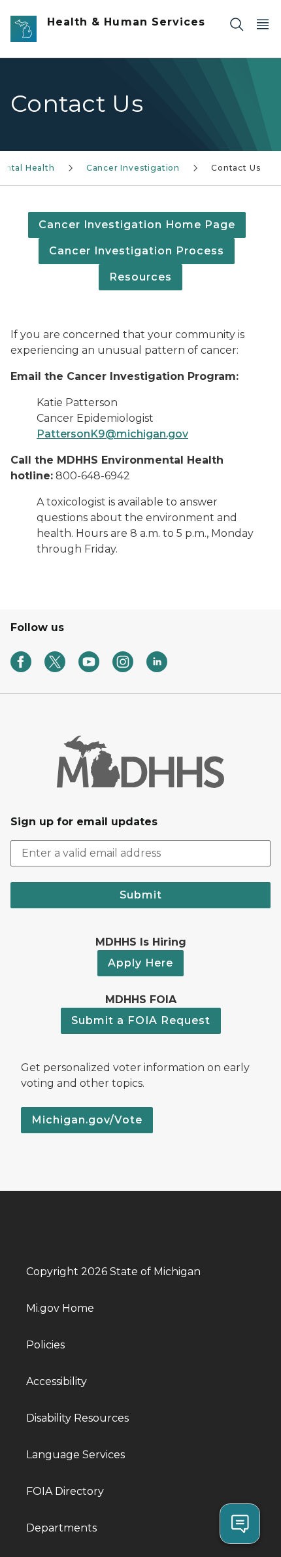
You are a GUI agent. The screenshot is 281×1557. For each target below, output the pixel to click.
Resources (140, 277)
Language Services (75, 1454)
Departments (61, 1528)
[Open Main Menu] (263, 24)
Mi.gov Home (60, 1308)
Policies (45, 1345)
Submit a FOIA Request (140, 1020)
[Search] (236, 24)
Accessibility (56, 1381)
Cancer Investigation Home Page (137, 224)
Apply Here (140, 963)
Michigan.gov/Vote (86, 1120)
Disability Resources (77, 1418)
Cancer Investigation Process (136, 251)
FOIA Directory (65, 1491)
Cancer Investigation (133, 168)
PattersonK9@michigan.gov (112, 434)
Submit (141, 895)
